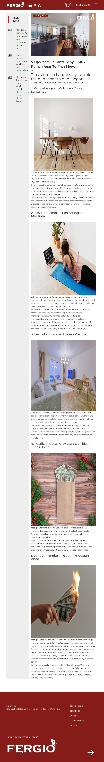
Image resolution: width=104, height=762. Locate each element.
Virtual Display (77, 721)
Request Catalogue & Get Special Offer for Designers (33, 709)
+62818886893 (82, 5)
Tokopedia (75, 711)
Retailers (74, 725)
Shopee (74, 716)
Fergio (42, 678)
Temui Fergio (76, 706)
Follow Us (11, 706)
